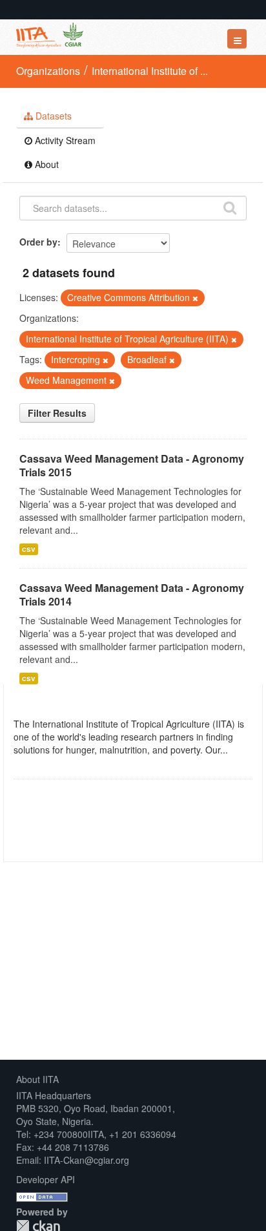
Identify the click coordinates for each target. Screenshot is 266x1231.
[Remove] (195, 298)
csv (29, 548)
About (45, 164)
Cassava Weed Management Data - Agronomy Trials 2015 (131, 465)
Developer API (45, 1179)
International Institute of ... (150, 70)
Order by (38, 241)
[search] (230, 206)
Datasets (52, 115)
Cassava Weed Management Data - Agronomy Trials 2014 (131, 594)
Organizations (48, 70)
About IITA (37, 1079)
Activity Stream (64, 140)
